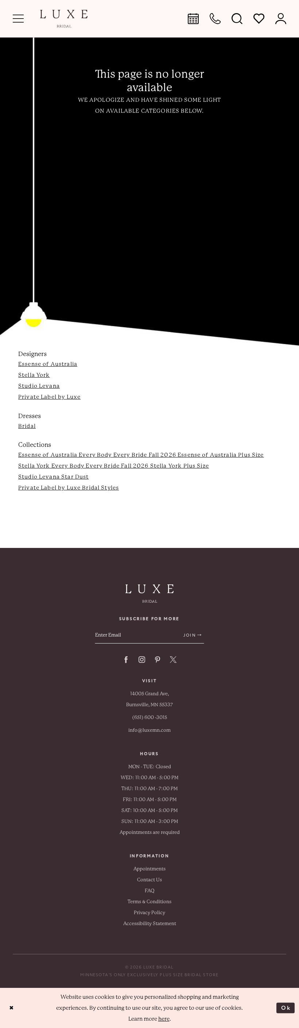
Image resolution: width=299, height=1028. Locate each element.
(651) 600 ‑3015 (149, 717)
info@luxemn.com (149, 730)
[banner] (64, 19)
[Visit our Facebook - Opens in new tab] (126, 659)
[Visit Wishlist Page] (259, 19)
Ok (286, 1007)
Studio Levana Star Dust (53, 477)
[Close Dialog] (11, 1008)
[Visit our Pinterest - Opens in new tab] (157, 659)
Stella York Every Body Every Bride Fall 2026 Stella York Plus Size (113, 466)
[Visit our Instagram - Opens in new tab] (142, 659)
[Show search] (237, 19)
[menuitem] (18, 19)
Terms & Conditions (149, 901)
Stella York (34, 375)
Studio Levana (39, 386)
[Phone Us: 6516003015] (215, 19)
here (164, 1019)
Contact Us (149, 879)
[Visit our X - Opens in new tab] (173, 659)
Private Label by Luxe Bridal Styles (68, 487)
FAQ (150, 890)
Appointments (149, 869)
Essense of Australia (47, 364)
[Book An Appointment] (193, 19)
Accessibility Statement (149, 923)
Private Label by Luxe (49, 397)
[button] (18, 19)
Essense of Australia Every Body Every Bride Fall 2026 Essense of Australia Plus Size (141, 455)
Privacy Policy (149, 912)
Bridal (27, 426)
